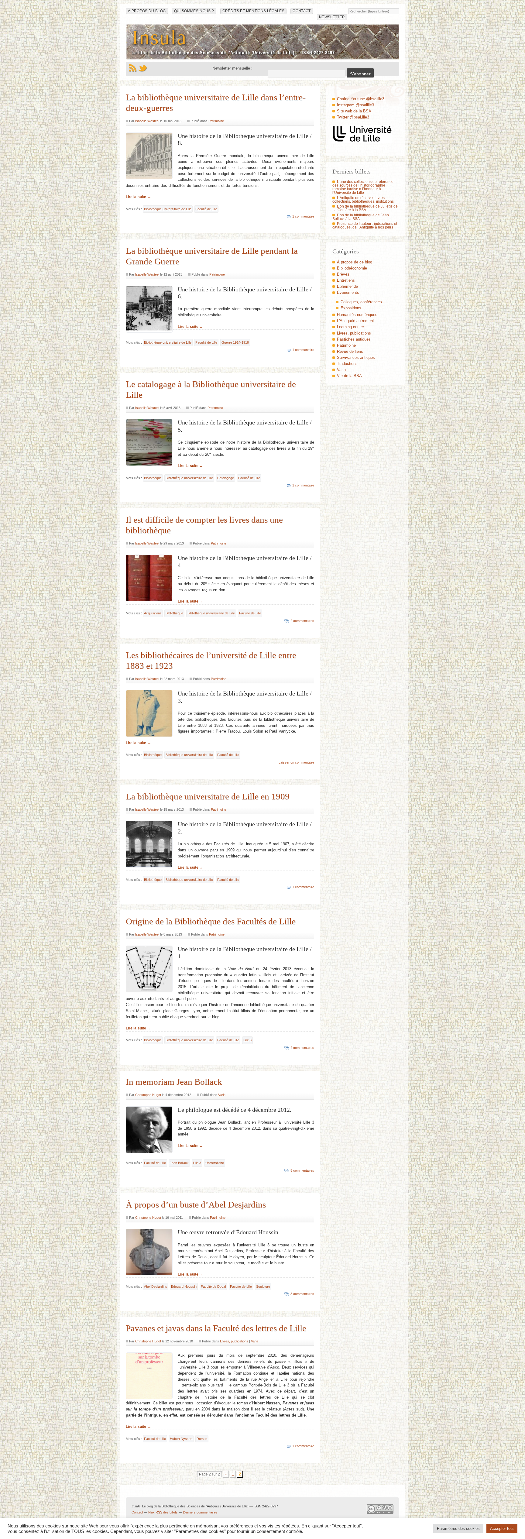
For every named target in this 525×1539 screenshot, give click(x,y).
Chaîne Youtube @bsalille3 (360, 99)
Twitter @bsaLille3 (353, 117)
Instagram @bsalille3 (355, 105)
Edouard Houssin (184, 1286)
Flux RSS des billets (163, 1512)
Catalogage (225, 478)
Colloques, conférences (361, 302)
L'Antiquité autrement (355, 320)
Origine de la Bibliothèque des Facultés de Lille (211, 921)
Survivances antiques (356, 357)
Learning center (350, 327)
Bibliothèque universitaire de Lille (167, 209)
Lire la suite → (138, 197)
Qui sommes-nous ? (194, 11)
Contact (302, 11)
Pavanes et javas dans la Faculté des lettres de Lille (216, 1328)
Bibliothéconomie (352, 268)
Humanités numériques (357, 314)
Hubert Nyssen (181, 1439)
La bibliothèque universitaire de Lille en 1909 (208, 796)
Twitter (142, 68)
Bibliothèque (153, 478)
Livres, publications (234, 1341)
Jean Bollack (179, 1163)
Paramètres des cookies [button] (458, 1528)
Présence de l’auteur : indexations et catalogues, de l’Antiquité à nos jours (364, 225)
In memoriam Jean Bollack (174, 1082)
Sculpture (263, 1286)
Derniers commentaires (200, 1512)
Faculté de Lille (206, 209)
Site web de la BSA (354, 111)
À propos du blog (147, 11)
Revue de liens (350, 351)
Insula (159, 37)
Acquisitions (153, 613)
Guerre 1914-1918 (235, 342)
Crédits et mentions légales (253, 11)
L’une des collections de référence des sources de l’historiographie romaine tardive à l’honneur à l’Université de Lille (362, 187)
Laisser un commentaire (296, 762)
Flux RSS (132, 68)
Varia (221, 1095)
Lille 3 (247, 1040)
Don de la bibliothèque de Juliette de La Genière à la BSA (365, 208)
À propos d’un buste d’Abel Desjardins (196, 1204)
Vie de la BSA (349, 375)
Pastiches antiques (354, 339)
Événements (348, 292)
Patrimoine (216, 121)
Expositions (351, 308)
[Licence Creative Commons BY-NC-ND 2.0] (380, 1511)
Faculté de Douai (213, 1286)
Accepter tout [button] (502, 1528)
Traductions (347, 363)
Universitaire (214, 1163)
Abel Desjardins (155, 1286)
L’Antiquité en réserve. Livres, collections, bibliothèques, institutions (363, 199)
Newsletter (332, 17)
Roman (202, 1439)
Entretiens (346, 280)
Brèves (343, 274)
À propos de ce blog (354, 262)
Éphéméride (347, 286)
